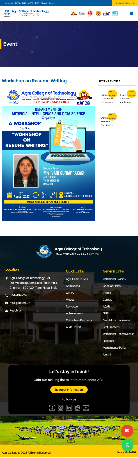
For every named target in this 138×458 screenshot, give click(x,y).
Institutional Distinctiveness (118, 334)
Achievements (74, 313)
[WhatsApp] (127, 445)
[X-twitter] (77, 408)
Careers (107, 299)
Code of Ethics (111, 286)
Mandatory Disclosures (116, 320)
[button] (131, 13)
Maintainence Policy (114, 347)
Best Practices (111, 327)
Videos (70, 299)
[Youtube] (86, 408)
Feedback (108, 341)
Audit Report (73, 327)
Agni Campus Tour (77, 279)
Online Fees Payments (79, 320)
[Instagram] (60, 408)
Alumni (107, 354)
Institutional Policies (114, 279)
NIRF (105, 313)
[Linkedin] (69, 408)
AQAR (106, 306)
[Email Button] (127, 431)
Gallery (70, 293)
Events (107, 293)
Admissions (73, 286)
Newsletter (72, 306)
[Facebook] (52, 408)
